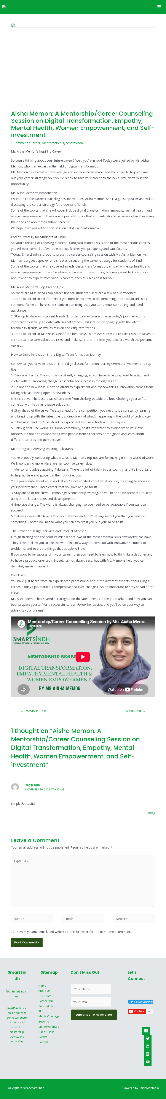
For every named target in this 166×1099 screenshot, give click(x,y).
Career (35, 143)
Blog (41, 1011)
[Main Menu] (159, 6)
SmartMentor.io (149, 1088)
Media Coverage (48, 1016)
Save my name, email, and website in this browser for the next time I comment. (74, 931)
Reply (151, 812)
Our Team (44, 996)
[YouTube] (148, 1062)
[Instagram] (148, 1054)
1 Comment (19, 143)
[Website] (134, 919)
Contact (43, 1042)
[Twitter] (148, 1038)
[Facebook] (146, 1031)
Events (42, 1037)
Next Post (136, 711)
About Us (44, 991)
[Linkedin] (148, 1046)
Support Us (45, 1006)
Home (42, 986)
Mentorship (50, 143)
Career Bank (46, 1001)
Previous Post (33, 711)
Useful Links (46, 1032)
